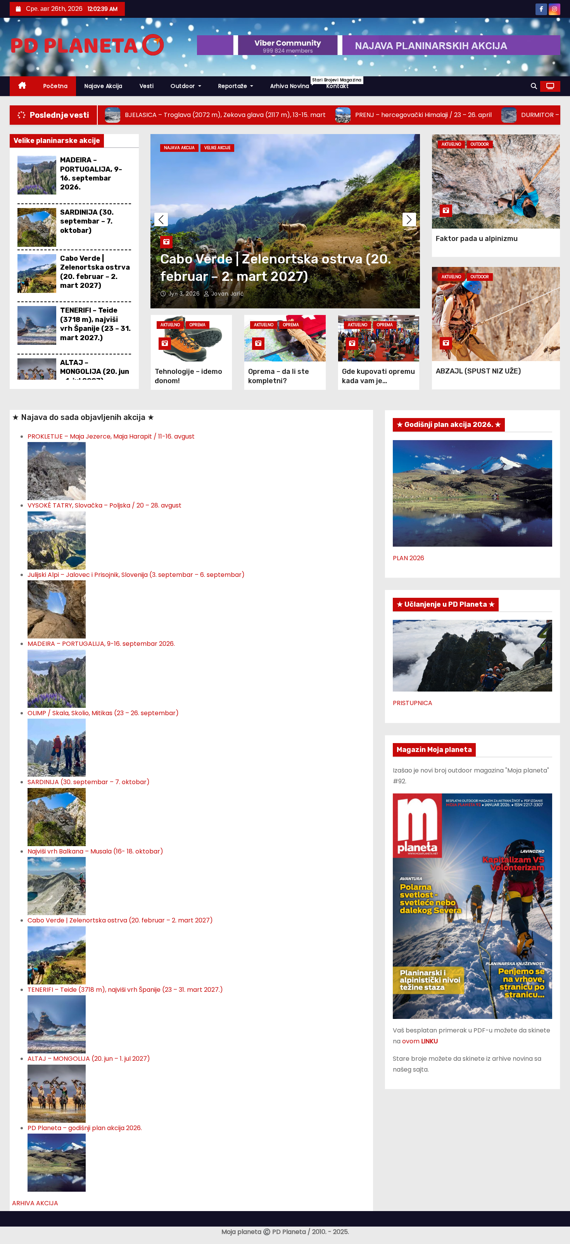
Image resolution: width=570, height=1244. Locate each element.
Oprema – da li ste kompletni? (278, 376)
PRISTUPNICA (412, 703)
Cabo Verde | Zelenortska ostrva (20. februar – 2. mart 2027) (95, 272)
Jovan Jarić (226, 294)
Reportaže (233, 86)
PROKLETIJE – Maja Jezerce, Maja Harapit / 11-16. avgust (111, 436)
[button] (534, 86)
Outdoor (184, 86)
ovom (420, 1041)
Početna (55, 86)
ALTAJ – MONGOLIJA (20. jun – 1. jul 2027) (94, 371)
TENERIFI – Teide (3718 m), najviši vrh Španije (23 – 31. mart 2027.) (95, 324)
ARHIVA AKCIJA (35, 1203)
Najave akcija (104, 86)
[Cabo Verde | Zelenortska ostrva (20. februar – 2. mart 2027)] (57, 954)
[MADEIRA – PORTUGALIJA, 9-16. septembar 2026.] (57, 678)
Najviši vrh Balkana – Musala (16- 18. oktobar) (95, 851)
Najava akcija (179, 148)
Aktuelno (170, 325)
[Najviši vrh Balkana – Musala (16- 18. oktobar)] (57, 885)
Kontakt (337, 86)
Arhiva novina (294, 83)
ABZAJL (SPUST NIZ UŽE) (478, 371)
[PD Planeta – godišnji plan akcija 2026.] (57, 1162)
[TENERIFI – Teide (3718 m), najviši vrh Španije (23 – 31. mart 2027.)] (57, 1023)
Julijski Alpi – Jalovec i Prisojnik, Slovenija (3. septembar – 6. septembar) (136, 574)
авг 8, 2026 (185, 294)
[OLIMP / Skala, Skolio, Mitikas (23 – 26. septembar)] (57, 747)
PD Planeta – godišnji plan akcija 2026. (85, 1128)
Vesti (147, 86)
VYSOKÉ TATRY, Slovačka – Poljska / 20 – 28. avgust (104, 505)
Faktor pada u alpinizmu (477, 238)
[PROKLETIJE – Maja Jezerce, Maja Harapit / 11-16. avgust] (57, 470)
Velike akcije (217, 148)
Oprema (198, 325)
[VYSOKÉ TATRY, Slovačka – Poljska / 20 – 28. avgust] (57, 539)
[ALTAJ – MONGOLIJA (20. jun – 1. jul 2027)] (57, 1093)
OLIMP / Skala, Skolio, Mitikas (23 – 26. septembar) (103, 713)
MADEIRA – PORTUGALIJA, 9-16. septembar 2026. (91, 173)
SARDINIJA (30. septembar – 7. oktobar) (87, 221)
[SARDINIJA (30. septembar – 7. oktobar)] (57, 816)
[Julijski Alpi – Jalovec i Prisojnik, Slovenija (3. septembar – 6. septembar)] (57, 609)
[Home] (22, 86)
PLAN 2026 (408, 558)
